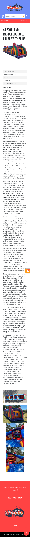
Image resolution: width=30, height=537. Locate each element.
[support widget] (26, 533)
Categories (18, 487)
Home (5, 487)
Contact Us (15, 490)
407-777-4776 (24, 21)
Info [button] (24, 487)
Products (11, 487)
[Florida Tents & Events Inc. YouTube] (15, 525)
